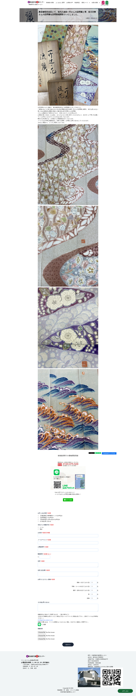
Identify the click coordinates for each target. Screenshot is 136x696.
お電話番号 (43, 547)
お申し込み (125, 691)
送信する (68, 644)
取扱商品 (77, 2)
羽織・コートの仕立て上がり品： (81, 586)
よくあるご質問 (60, 2)
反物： (89, 598)
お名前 (44, 533)
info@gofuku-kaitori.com (45, 620)
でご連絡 (43, 624)
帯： (89, 594)
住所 (41, 561)
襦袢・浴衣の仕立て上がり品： (82, 590)
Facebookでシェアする (109, 453)
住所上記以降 (44, 570)
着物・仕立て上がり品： (84, 582)
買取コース (85, 2)
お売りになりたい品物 (46, 579)
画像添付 (40, 628)
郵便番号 (44, 554)
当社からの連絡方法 (45, 525)
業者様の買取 (50, 2)
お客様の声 (69, 2)
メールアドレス (44, 540)
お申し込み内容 (44, 513)
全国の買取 (95, 2)
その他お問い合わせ (43, 602)
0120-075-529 (34, 660)
